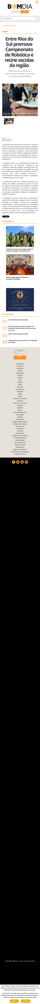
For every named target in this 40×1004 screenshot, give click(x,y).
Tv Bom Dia (20, 428)
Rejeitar (25, 1001)
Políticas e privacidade (20, 452)
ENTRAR (20, 350)
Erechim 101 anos (20, 403)
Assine (25, 11)
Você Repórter (20, 438)
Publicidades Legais (20, 421)
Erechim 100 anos (20, 398)
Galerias (20, 431)
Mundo (20, 382)
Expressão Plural (20, 424)
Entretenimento (20, 412)
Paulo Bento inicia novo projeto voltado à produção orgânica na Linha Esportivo (19, 250)
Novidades (20, 419)
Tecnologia (20, 389)
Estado (20, 378)
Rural (20, 384)
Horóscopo (20, 433)
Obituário (20, 415)
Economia (20, 364)
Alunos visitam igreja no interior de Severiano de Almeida (17, 278)
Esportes (20, 368)
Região (20, 375)
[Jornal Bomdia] (20, 6)
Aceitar (14, 1001)
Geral (20, 394)
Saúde (20, 396)
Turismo (20, 405)
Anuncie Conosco (20, 449)
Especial (20, 401)
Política (20, 366)
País (20, 380)
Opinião (20, 417)
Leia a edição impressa (9, 25)
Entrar (16, 11)
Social (20, 410)
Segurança (20, 373)
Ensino (20, 371)
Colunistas (20, 426)
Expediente (20, 447)
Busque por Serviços (20, 435)
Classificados (20, 442)
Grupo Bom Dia (20, 445)
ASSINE (19, 356)
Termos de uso (20, 454)
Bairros (20, 408)
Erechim (20, 391)
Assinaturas (20, 440)
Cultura (20, 387)
